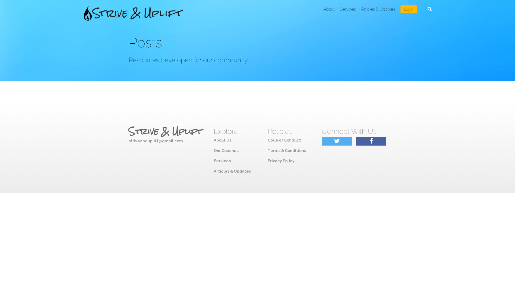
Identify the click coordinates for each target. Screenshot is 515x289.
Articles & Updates (378, 9)
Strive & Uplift (165, 131)
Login (408, 9)
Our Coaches (226, 150)
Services (348, 9)
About (328, 9)
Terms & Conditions (287, 150)
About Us (222, 140)
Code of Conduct (284, 140)
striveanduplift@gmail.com (156, 141)
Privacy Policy (281, 160)
